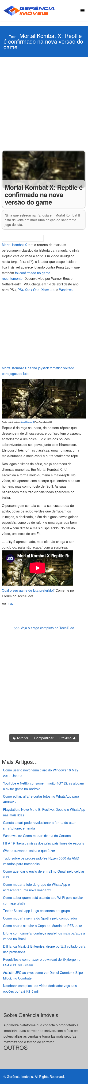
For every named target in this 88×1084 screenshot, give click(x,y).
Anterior (22, 738)
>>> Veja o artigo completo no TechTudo (44, 627)
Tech (12, 36)
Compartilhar (44, 738)
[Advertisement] (44, 103)
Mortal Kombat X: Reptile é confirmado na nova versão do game (43, 41)
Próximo (66, 738)
